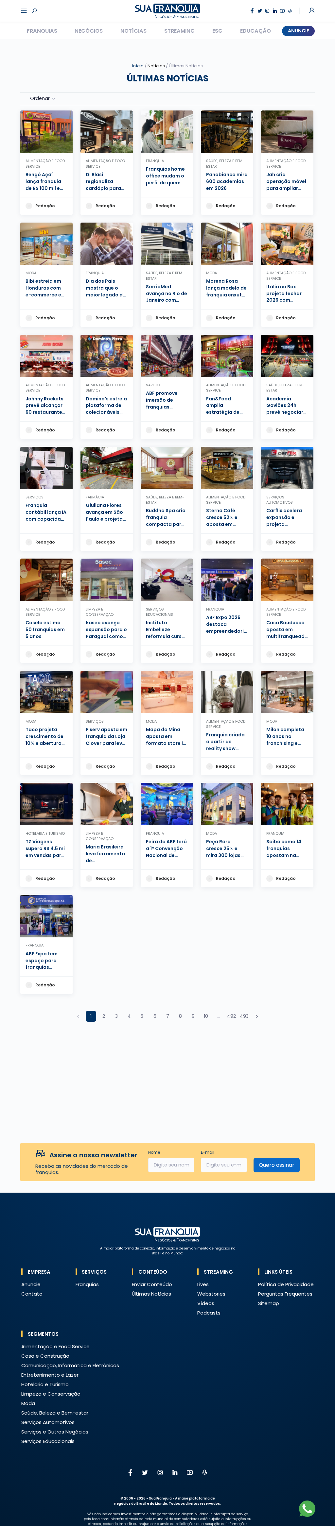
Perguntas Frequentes (285, 1293)
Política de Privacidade (286, 1284)
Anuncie (298, 30)
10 (206, 1016)
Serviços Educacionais (48, 1441)
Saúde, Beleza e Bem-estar (54, 1412)
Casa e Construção (45, 1355)
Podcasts (208, 1312)
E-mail (207, 1152)
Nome (154, 1152)
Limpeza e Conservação (50, 1393)
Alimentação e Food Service (55, 1346)
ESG (217, 31)
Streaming (179, 31)
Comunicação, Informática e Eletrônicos (70, 1365)
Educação (255, 31)
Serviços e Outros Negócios (54, 1431)
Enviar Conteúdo (152, 1284)
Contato (32, 1293)
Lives (203, 1284)
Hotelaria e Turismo (45, 1384)
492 (231, 1016)
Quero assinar (276, 1165)
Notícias (133, 31)
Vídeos (205, 1303)
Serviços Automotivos (48, 1422)
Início (138, 66)
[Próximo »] (257, 1016)
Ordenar (40, 98)
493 (244, 1016)
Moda (28, 1403)
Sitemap (268, 1303)
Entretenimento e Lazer (50, 1374)
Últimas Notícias (151, 1293)
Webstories (211, 1293)
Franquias (42, 31)
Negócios (89, 31)
